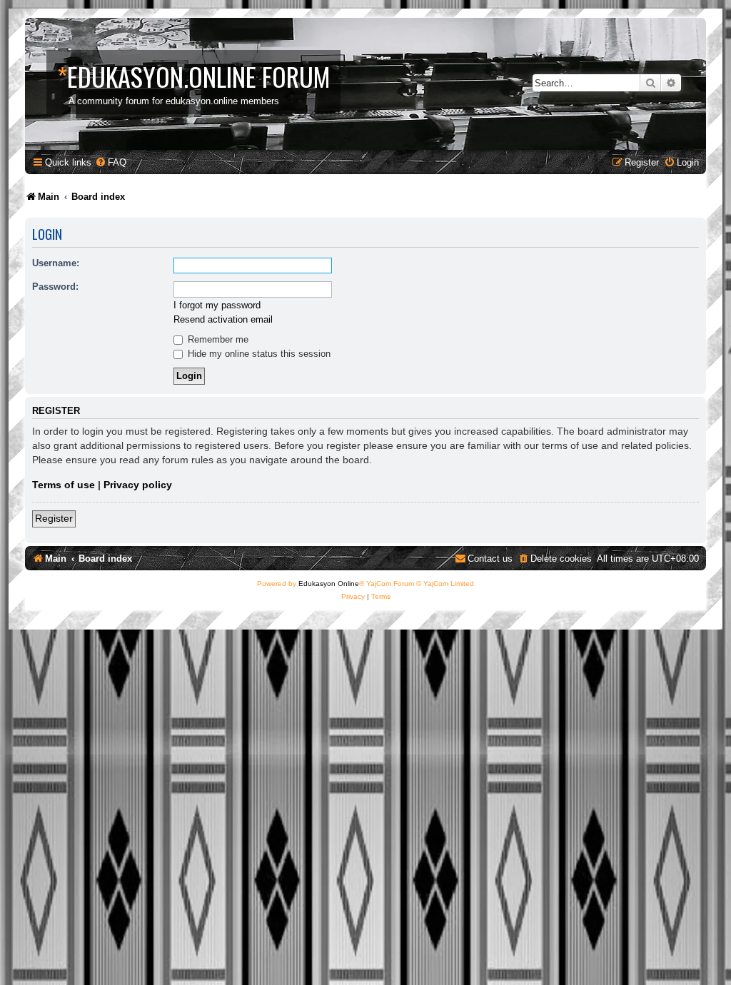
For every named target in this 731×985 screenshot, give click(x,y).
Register (54, 518)
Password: (55, 286)
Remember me (216, 339)
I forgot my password (217, 305)
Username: (55, 263)
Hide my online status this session (258, 353)
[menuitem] (110, 162)
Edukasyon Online (328, 583)
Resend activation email (223, 319)
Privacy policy (138, 484)
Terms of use (63, 484)
